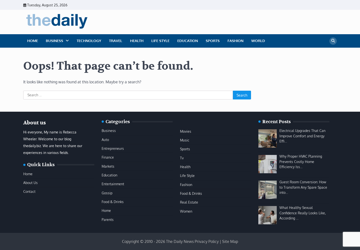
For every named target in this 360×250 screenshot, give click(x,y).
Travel (115, 40)
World (258, 40)
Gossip (107, 193)
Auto (105, 139)
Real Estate (189, 202)
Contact (29, 191)
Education (187, 40)
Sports (213, 40)
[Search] (333, 41)
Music (184, 140)
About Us (30, 182)
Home (32, 40)
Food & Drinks (113, 201)
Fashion (235, 40)
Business (54, 40)
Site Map (230, 241)
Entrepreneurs (113, 148)
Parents (108, 219)
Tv (182, 158)
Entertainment (113, 184)
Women (186, 211)
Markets (108, 166)
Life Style (160, 40)
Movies (185, 131)
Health (137, 40)
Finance (108, 157)
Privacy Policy (207, 241)
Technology (89, 40)
